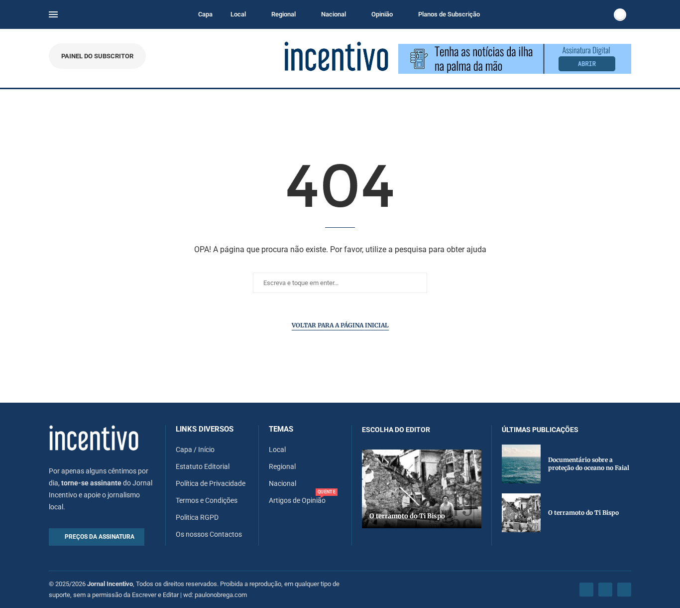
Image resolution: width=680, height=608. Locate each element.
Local (238, 14)
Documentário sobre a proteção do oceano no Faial (588, 464)
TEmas (281, 429)
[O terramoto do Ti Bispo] (421, 489)
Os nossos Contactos (209, 534)
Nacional (333, 14)
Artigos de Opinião (297, 500)
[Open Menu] (53, 14)
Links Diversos (204, 429)
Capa (205, 14)
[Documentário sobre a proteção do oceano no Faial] (521, 464)
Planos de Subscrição (449, 14)
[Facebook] (586, 590)
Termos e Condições (206, 500)
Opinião (382, 14)
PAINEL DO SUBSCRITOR (97, 56)
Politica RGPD (197, 517)
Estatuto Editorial (202, 466)
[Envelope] (624, 590)
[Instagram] (605, 590)
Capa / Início (195, 449)
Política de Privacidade (210, 483)
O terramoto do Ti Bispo (407, 516)
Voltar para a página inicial (340, 325)
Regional (283, 14)
